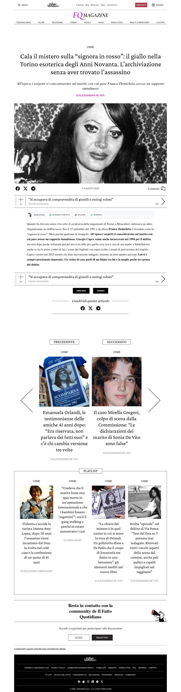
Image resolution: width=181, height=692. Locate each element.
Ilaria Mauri (73, 540)
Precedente (64, 342)
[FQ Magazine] (90, 15)
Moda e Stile (117, 22)
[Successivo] (154, 400)
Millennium (95, 5)
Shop (103, 5)
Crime (90, 47)
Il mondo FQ (111, 5)
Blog (87, 5)
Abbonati (141, 5)
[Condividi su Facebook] (18, 188)
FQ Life (41, 22)
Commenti (154, 188)
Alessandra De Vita (92, 95)
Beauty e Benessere (139, 22)
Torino (100, 291)
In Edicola (80, 5)
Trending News (23, 22)
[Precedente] (26, 400)
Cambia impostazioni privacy (80, 667)
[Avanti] (163, 201)
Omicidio (81, 291)
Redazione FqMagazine (37, 571)
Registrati (102, 637)
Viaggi (101, 22)
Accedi (79, 637)
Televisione (57, 22)
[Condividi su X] (25, 188)
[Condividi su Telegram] (33, 188)
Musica (87, 22)
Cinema (73, 22)
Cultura (161, 22)
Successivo (116, 342)
